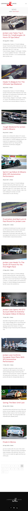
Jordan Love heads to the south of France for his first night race (13, 264)
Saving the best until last (14, 402)
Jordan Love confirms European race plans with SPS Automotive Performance (13, 358)
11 (22, 469)
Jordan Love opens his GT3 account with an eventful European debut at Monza (14, 311)
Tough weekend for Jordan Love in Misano (14, 128)
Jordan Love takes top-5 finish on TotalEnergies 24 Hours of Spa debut (14, 35)
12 (3, 472)
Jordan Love (8, 4)
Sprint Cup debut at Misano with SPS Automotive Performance (14, 174)
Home (10, 11)
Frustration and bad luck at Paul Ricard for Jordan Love (14, 220)
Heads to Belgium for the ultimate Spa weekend (14, 83)
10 (18, 469)
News (12, 40)
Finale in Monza (9, 442)
